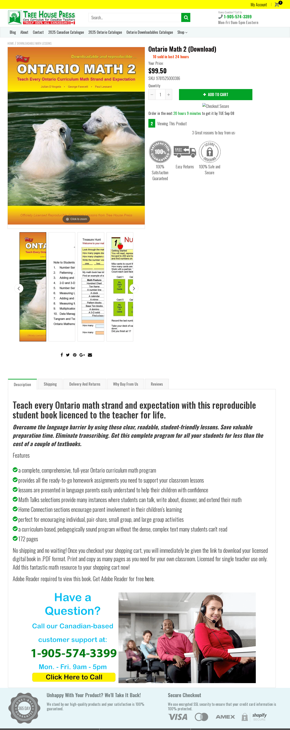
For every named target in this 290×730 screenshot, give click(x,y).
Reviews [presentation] (157, 384)
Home (10, 43)
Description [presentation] (22, 384)
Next (133, 288)
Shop (181, 32)
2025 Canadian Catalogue (66, 32)
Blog (13, 32)
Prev (18, 288)
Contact (38, 32)
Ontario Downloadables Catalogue (149, 32)
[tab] (22, 384)
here (149, 578)
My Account (259, 4)
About (24, 32)
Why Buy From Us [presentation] (125, 384)
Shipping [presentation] (50, 384)
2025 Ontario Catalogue (105, 32)
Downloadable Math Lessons (34, 43)
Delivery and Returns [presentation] (84, 384)
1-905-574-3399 (237, 16)
